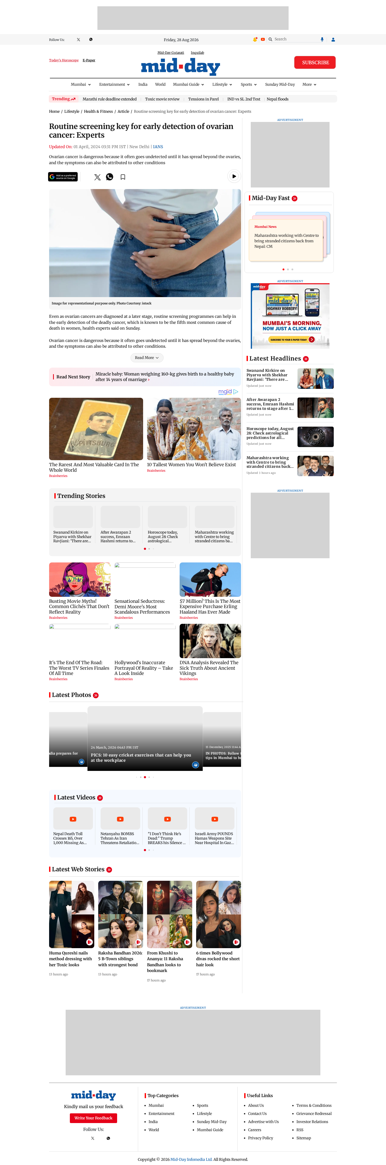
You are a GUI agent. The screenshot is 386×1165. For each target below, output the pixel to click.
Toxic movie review (162, 99)
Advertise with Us (263, 1121)
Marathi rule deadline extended (110, 99)
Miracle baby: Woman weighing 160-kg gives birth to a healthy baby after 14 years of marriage (165, 376)
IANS (158, 146)
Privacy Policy (260, 1138)
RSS (299, 1130)
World (160, 84)
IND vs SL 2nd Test (243, 99)
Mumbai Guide (186, 84)
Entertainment (112, 84)
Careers (254, 1130)
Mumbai (78, 84)
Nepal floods (278, 99)
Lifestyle (219, 84)
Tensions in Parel (203, 99)
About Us (256, 1105)
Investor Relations (312, 1121)
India (143, 84)
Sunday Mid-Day (280, 84)
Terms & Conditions (314, 1105)
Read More (144, 357)
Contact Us (257, 1113)
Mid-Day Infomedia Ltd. (191, 1159)
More (307, 84)
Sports (246, 84)
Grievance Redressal (314, 1113)
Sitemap (303, 1138)
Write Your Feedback (93, 1118)
